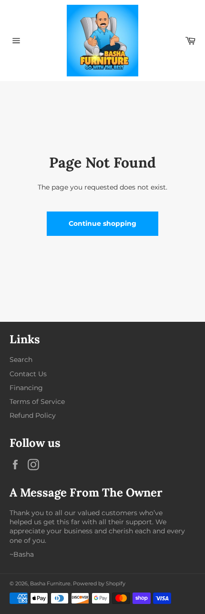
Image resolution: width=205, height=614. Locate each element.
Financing (26, 387)
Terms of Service (37, 401)
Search (21, 359)
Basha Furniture (50, 583)
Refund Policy (33, 415)
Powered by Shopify (99, 583)
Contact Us (28, 374)
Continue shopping (102, 223)
